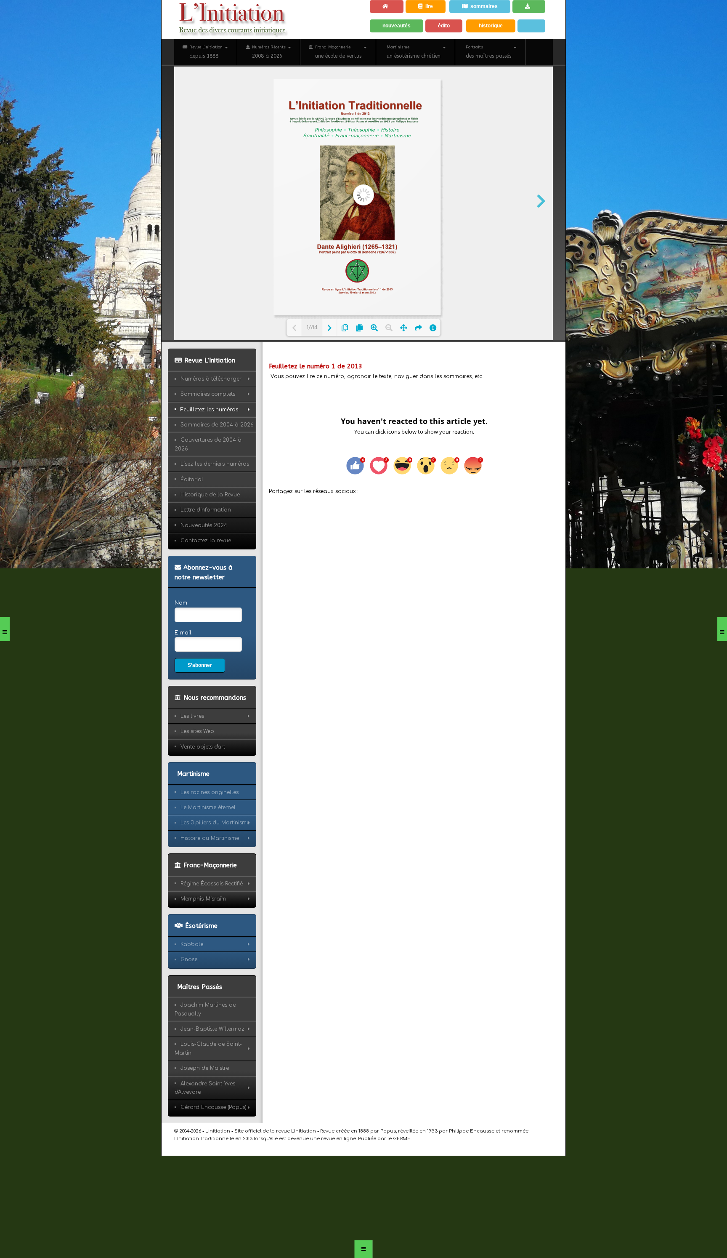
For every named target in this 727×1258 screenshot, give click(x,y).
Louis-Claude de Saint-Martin (208, 1096)
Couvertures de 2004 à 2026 (208, 487)
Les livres (192, 763)
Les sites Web (197, 779)
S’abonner (202, 711)
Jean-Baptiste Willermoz (212, 1076)
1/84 (312, 371)
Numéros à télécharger (210, 422)
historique (497, 49)
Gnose (188, 1007)
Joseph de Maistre (204, 1115)
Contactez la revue (205, 583)
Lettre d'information (205, 553)
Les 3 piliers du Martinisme (214, 870)
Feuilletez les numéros (209, 453)
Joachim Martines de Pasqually (205, 1056)
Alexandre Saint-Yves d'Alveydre (205, 1135)
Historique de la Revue (210, 538)
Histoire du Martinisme (209, 885)
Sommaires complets (207, 437)
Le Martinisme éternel (208, 855)
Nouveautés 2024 (203, 568)
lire (433, 8)
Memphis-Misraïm (203, 946)
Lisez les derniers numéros (214, 507)
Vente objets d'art (202, 794)
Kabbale (191, 991)
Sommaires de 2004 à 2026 (217, 468)
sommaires (490, 8)
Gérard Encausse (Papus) (213, 1155)
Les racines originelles (209, 839)
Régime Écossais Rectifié (211, 931)
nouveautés (399, 49)
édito (448, 49)
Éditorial (191, 522)
